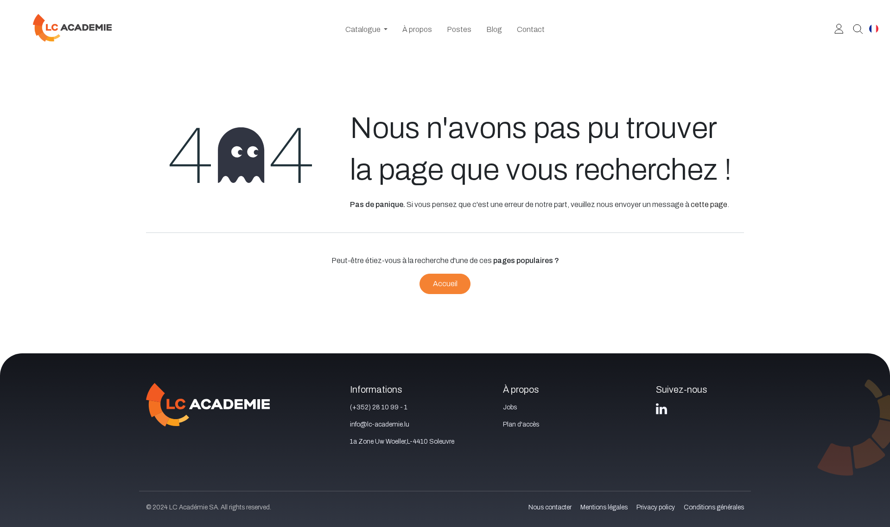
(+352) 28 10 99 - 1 (378, 407)
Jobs (510, 407)
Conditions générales (714, 507)
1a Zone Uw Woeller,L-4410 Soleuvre (402, 441)
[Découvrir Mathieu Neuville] (854, 28)
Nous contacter (550, 507)
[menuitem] (366, 29)
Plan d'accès (521, 424)
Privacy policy (655, 507)
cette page (709, 204)
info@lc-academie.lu (379, 424)
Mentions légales (604, 507)
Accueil (445, 284)
